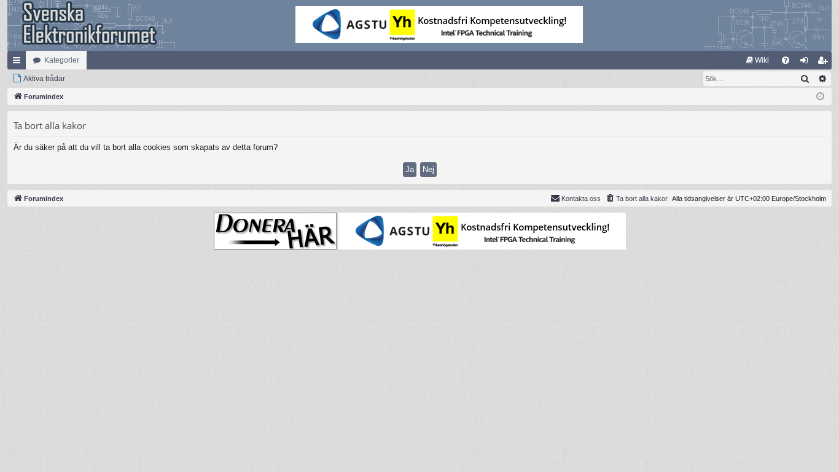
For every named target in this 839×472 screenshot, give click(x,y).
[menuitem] (757, 60)
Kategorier (61, 60)
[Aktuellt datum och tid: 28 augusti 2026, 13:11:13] (820, 97)
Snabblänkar (19, 62)
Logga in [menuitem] (806, 62)
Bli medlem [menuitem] (825, 62)
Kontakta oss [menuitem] (581, 198)
